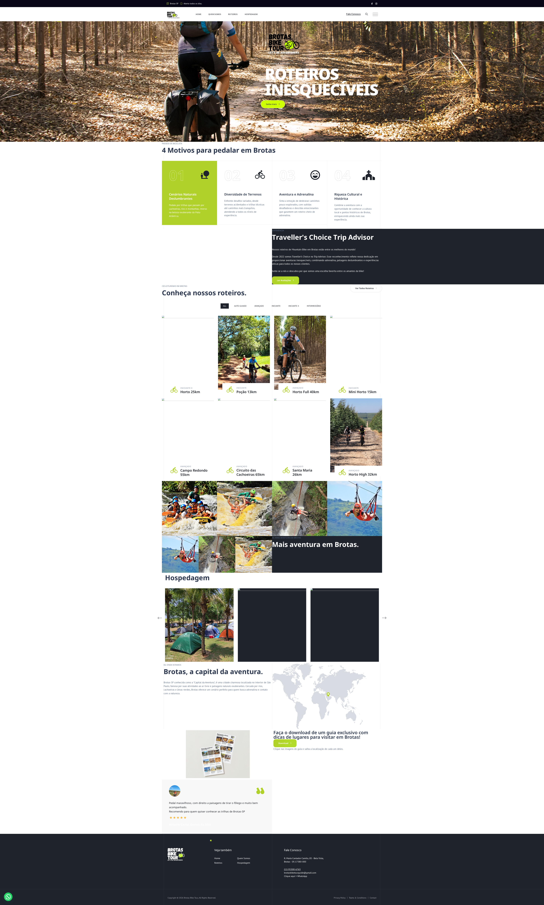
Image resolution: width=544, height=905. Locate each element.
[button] (384, 618)
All (224, 306)
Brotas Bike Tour (191, 897)
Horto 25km (190, 391)
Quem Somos (214, 14)
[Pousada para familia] (272, 625)
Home (198, 14)
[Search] (366, 14)
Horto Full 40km (306, 391)
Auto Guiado (240, 306)
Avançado (259, 306)
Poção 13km (246, 391)
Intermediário (314, 306)
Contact (373, 897)
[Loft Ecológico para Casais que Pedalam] (199, 625)
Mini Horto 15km (362, 391)
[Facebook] (371, 3)
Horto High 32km (363, 474)
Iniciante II (293, 306)
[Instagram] (376, 3)
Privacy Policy (340, 897)
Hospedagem (251, 14)
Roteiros (233, 14)
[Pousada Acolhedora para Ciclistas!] (345, 625)
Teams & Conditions (357, 897)
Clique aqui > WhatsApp (296, 876)
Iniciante (276, 306)
